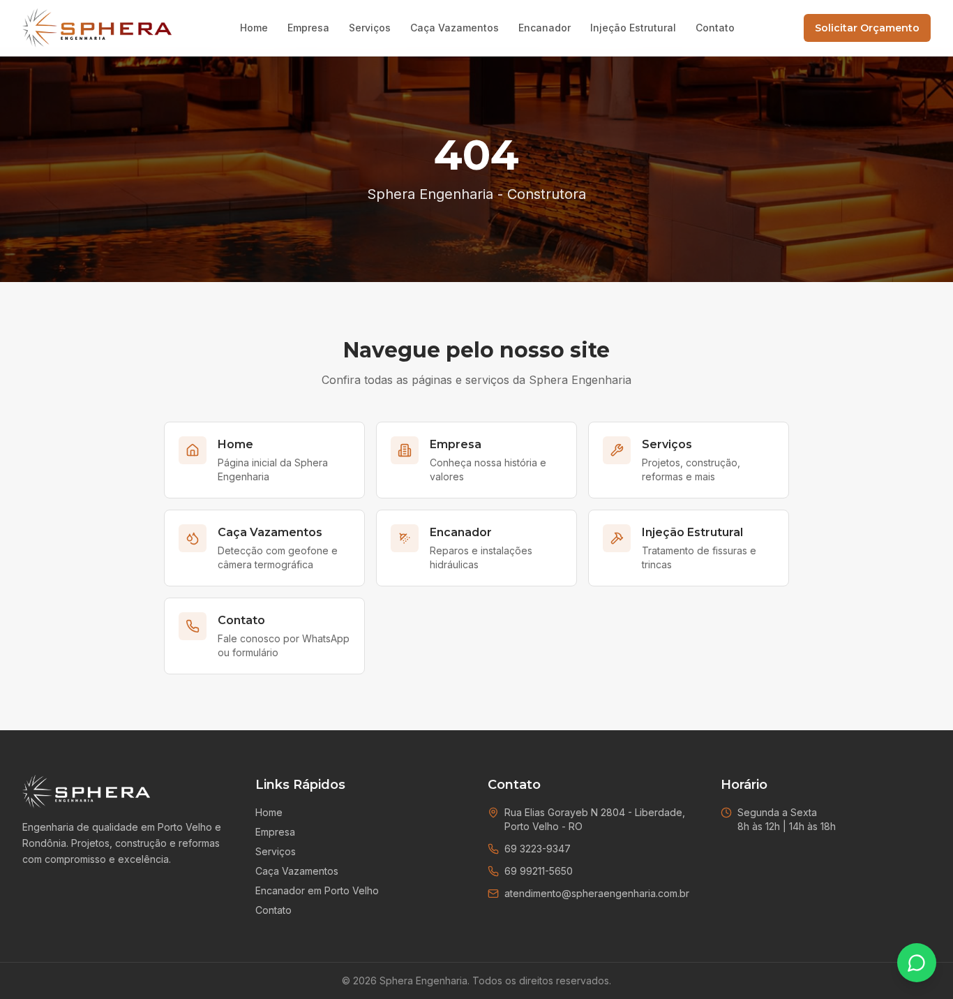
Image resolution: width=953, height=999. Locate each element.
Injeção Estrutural (633, 28)
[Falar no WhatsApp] (916, 962)
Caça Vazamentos (454, 28)
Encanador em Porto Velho (317, 890)
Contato (715, 28)
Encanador (544, 28)
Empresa (308, 28)
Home (254, 28)
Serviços (370, 28)
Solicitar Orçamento (867, 28)
